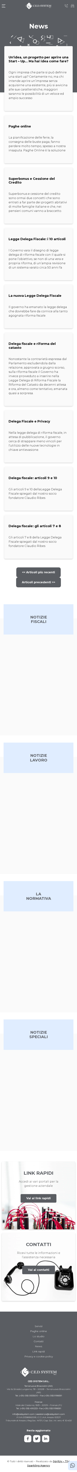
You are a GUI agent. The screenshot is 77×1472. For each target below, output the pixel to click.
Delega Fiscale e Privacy (29, 421)
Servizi (38, 1326)
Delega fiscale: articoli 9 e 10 (33, 478)
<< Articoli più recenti (38, 572)
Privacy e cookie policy (38, 1356)
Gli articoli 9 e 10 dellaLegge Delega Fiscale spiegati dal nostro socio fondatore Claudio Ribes (35, 494)
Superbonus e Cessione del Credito (32, 181)
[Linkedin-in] (45, 1438)
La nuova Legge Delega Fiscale (35, 296)
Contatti (39, 1341)
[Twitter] (36, 1438)
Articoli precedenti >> (38, 582)
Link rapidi (38, 1351)
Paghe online (20, 126)
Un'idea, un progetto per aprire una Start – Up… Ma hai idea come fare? (38, 59)
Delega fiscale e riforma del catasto (32, 346)
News (38, 1346)
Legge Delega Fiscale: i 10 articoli (37, 239)
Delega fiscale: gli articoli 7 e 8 (35, 526)
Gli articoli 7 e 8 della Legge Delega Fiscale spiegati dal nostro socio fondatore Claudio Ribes (35, 542)
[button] (38, 1198)
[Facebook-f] (27, 1438)
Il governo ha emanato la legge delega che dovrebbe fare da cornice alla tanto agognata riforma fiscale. (38, 311)
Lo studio (38, 1336)
